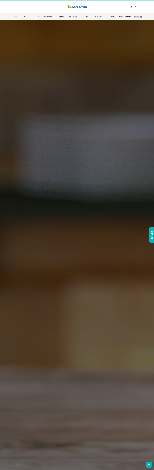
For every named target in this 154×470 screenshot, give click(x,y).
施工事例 (73, 16)
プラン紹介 (47, 16)
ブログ (86, 16)
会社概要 (138, 16)
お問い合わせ (125, 16)
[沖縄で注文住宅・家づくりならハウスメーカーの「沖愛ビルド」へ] (77, 6)
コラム (112, 16)
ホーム (16, 16)
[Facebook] (136, 6)
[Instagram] (131, 6)
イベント (99, 16)
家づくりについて (31, 16)
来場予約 (60, 16)
